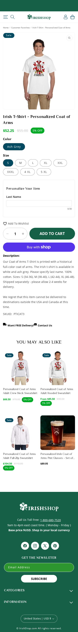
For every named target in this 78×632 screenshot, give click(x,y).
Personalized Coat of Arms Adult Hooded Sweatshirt (56, 391)
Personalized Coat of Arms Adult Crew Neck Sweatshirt (20, 391)
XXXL (10, 172)
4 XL (27, 172)
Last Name (13, 197)
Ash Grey (14, 147)
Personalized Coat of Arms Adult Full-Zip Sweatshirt (19, 456)
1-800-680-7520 (50, 520)
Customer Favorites (20, 27)
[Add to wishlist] (34, 356)
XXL (60, 163)
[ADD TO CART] (34, 363)
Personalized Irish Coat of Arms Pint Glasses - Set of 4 (56, 456)
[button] (5, 17)
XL (45, 163)
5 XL (44, 172)
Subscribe (39, 579)
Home (6, 27)
